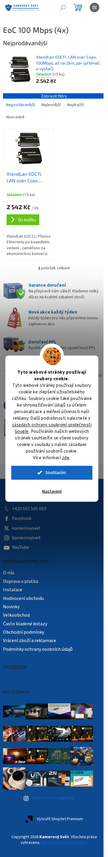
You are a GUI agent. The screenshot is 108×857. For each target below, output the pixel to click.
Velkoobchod (16, 613)
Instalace (12, 588)
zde (66, 457)
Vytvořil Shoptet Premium (57, 817)
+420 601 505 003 (29, 507)
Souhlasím (55, 472)
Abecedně (15, 117)
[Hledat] (63, 7)
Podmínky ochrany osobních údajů (38, 647)
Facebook (22, 517)
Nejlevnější (51, 105)
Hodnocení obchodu (23, 596)
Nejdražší (75, 105)
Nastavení (52, 491)
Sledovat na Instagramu (53, 797)
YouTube (20, 546)
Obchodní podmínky (23, 630)
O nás (8, 571)
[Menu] (94, 7)
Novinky (11, 605)
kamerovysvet (26, 526)
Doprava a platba (20, 579)
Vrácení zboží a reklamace (29, 639)
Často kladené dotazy (25, 622)
